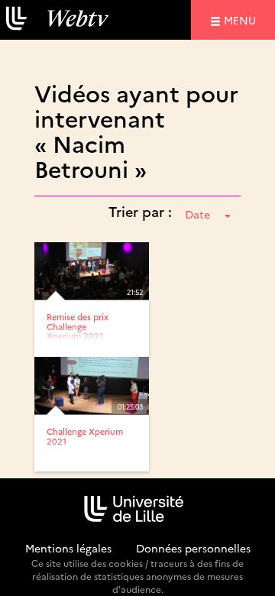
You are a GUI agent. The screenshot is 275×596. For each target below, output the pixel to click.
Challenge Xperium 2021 (85, 436)
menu (242, 19)
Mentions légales (68, 548)
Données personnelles (193, 548)
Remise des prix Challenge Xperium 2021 (77, 326)
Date (197, 214)
